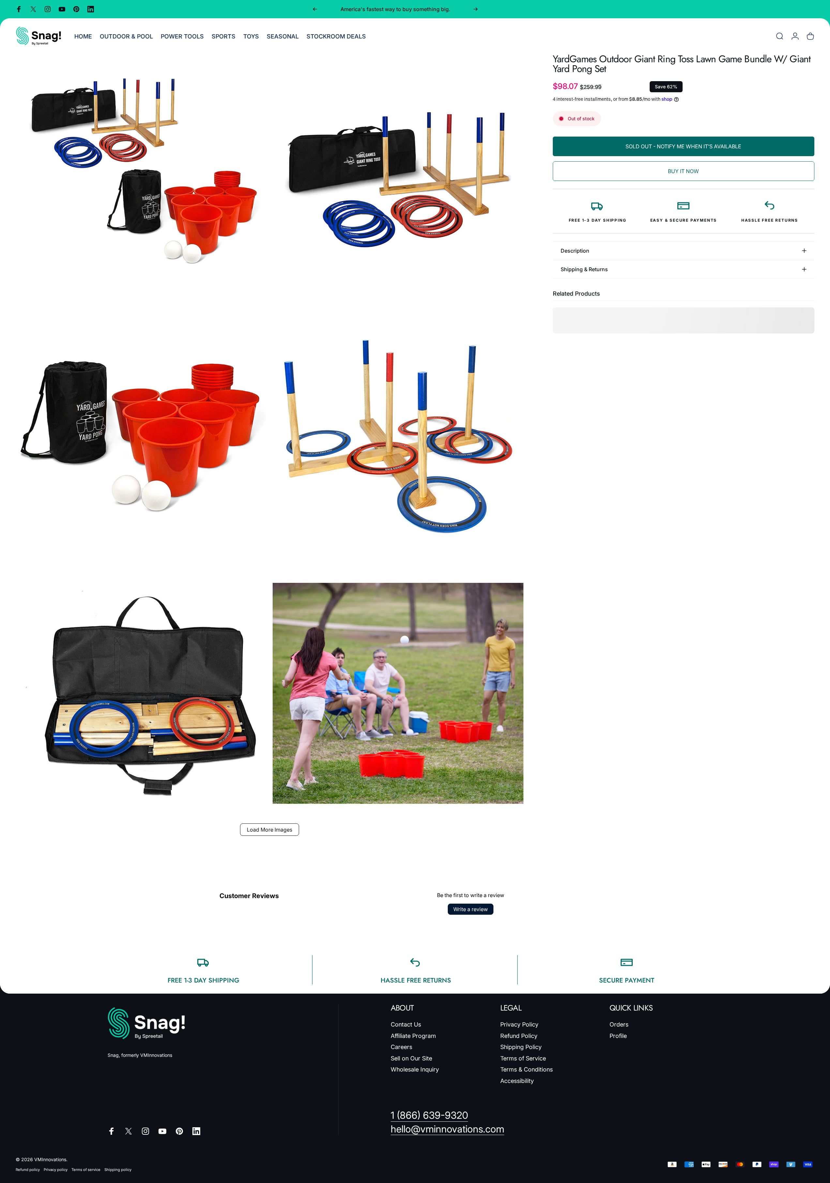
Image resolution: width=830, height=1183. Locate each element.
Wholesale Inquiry (415, 1069)
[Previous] (315, 9)
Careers (401, 1046)
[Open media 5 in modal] (141, 693)
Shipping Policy (521, 1046)
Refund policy (28, 1169)
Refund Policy (518, 1035)
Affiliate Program (413, 1035)
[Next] (475, 9)
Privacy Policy (519, 1024)
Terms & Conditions (526, 1069)
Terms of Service (523, 1058)
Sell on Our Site (411, 1058)
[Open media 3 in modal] (141, 436)
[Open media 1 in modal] (141, 179)
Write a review (470, 909)
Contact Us (406, 1024)
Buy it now (683, 171)
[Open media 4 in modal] (398, 436)
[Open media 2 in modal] (398, 179)
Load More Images (269, 829)
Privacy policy (56, 1169)
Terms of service (85, 1169)
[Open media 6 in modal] (398, 693)
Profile (618, 1035)
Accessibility (517, 1080)
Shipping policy (117, 1169)
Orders (619, 1024)
